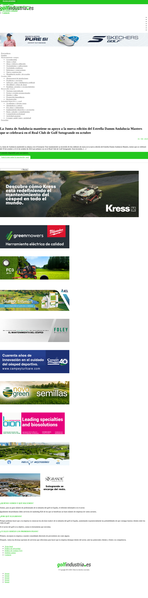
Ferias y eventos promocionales (18, 93)
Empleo (4, 55)
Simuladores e (14, 105)
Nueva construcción (13, 72)
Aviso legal (9, 546)
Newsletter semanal (9, 11)
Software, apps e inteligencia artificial (20, 82)
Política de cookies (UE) (13, 551)
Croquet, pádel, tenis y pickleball (18, 118)
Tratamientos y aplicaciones (17, 66)
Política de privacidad (12, 549)
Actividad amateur (13, 116)
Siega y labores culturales (16, 64)
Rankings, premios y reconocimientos (20, 87)
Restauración (11, 99)
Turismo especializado (14, 91)
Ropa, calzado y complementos (18, 112)
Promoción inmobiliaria (15, 97)
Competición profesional (15, 114)
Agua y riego (11, 62)
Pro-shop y (15, 108)
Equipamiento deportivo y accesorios (20, 110)
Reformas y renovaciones (16, 70)
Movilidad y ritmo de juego (16, 85)
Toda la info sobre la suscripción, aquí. (15, 157)
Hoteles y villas (12, 95)
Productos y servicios (14, 80)
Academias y (16, 103)
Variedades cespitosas (14, 68)
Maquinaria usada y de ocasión (18, 74)
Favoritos (4, 120)
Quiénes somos (8, 4)
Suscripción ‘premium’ (11, 9)
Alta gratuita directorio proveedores (16, 7)
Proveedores (6, 53)
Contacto (5, 13)
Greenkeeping (11, 60)
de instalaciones (17, 78)
